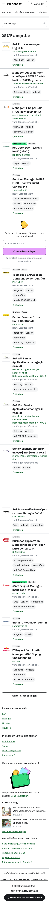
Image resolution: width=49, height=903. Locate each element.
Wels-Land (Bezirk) (11, 750)
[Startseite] (15, 4)
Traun (5, 746)
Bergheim (18, 290)
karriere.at (32, 838)
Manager (6, 718)
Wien (16, 127)
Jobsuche (7, 12)
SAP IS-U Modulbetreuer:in (29, 622)
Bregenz (17, 634)
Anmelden (39, 4)
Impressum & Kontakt (30, 873)
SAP (4, 714)
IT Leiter (6, 723)
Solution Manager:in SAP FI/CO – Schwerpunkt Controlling (28, 183)
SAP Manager (15, 35)
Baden (16, 467)
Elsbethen (18, 669)
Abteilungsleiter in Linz (13, 853)
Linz (21, 127)
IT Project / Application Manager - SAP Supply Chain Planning (27, 654)
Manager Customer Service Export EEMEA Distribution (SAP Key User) (28, 76)
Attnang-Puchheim (23, 560)
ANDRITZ (6, 728)
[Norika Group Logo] (24, 891)
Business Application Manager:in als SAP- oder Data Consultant (28, 544)
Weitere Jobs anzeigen (24, 695)
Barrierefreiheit (22, 879)
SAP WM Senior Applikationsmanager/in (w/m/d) (28, 362)
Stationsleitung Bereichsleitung (18, 843)
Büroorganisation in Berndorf (17, 862)
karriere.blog (10, 802)
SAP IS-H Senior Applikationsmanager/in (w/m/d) (28, 409)
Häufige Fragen (10, 873)
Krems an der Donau (28, 198)
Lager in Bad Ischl (11, 857)
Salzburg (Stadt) (21, 92)
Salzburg (17, 384)
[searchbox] (24, 23)
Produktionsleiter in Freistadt (17, 848)
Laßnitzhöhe (8, 741)
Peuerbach (18, 60)
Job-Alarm (43, 12)
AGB (43, 873)
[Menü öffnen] (4, 4)
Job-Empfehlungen (25, 12)
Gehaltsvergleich (19, 796)
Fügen (16, 163)
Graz (15, 601)
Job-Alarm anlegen (26, 251)
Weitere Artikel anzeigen (14, 831)
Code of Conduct (39, 879)
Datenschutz (7, 879)
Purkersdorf (8, 755)
